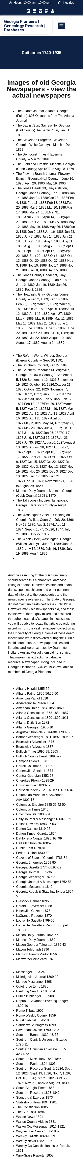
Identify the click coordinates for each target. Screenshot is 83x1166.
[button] (61, 26)
